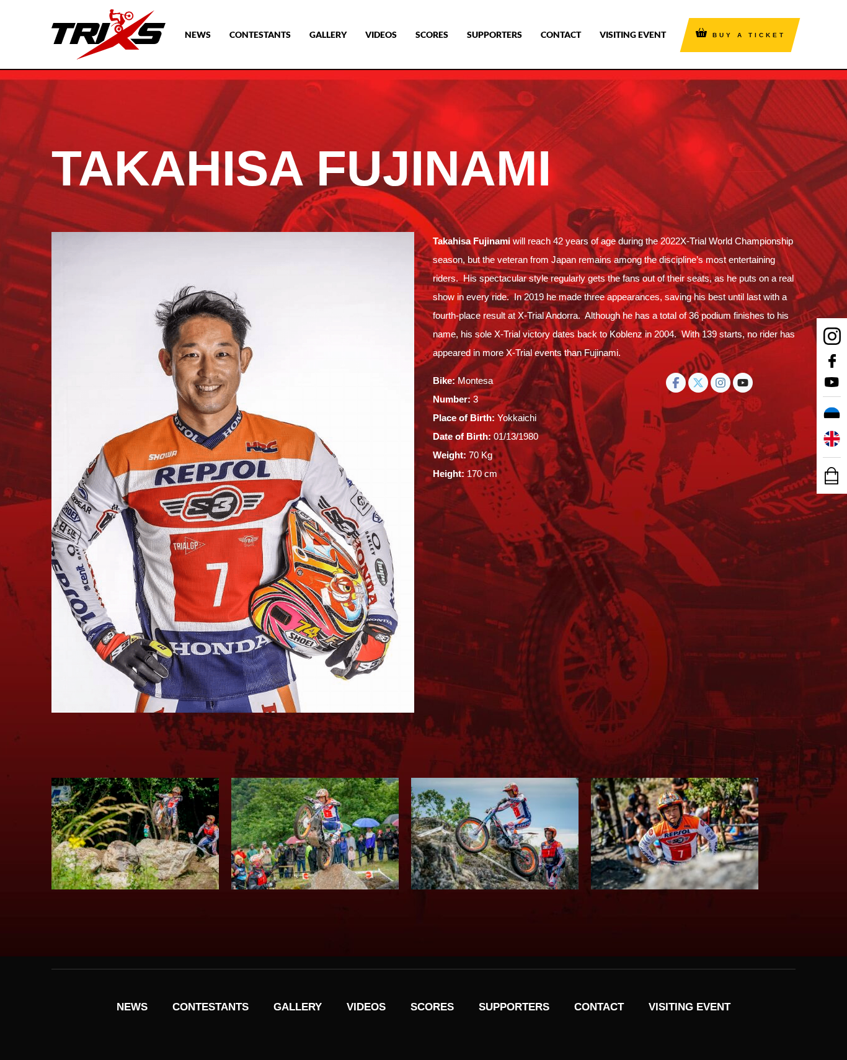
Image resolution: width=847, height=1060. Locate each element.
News (198, 34)
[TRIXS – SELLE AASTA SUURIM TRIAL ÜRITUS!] (108, 34)
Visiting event (633, 34)
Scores (431, 34)
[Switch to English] (831, 439)
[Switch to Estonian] (831, 415)
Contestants (260, 34)
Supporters (494, 34)
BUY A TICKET (749, 35)
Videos (381, 34)
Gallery (328, 34)
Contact (561, 34)
